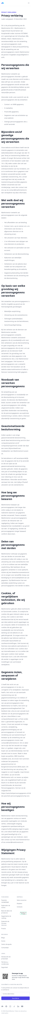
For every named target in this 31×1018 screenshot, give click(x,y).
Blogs (3, 938)
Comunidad (5, 948)
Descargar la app (17, 973)
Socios (3, 941)
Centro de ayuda (6, 944)
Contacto (19, 907)
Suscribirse (15, 998)
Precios (3, 928)
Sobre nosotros (21, 900)
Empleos (19, 903)
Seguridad (4, 967)
